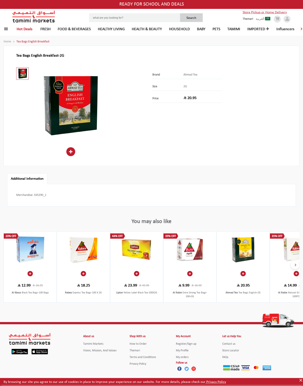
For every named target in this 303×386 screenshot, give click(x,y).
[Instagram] (193, 368)
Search (191, 18)
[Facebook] (179, 368)
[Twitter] (186, 368)
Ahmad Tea (190, 74)
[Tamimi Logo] (33, 17)
